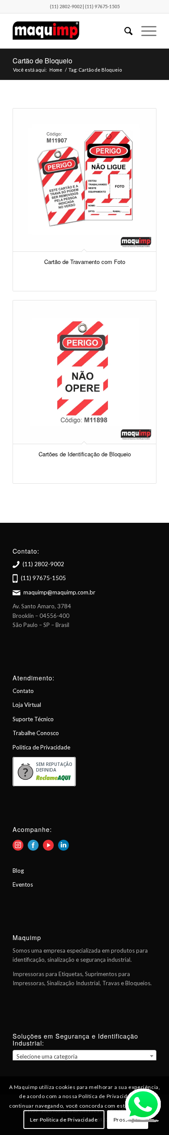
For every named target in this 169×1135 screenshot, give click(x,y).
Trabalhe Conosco (36, 732)
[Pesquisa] (124, 30)
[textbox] (84, 1056)
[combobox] (84, 1056)
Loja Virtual (27, 704)
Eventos (23, 884)
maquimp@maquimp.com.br (59, 592)
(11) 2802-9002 (43, 564)
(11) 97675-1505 (43, 577)
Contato (23, 690)
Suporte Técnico (33, 719)
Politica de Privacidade (41, 747)
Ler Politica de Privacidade (64, 1119)
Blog (18, 870)
